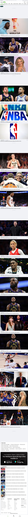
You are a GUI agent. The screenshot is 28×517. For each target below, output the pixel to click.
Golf (22, 3)
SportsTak (1, 0)
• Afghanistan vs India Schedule (23, 507)
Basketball (2, 3)
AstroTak (14, 0)
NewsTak (4, 0)
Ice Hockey (25, 3)
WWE (9, 3)
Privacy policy (5, 512)
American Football (15, 3)
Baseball (20, 3)
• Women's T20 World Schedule (23, 506)
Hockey (11, 3)
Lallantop (12, 0)
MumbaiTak (7, 0)
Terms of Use (9, 512)
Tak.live (15, 0)
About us (2, 512)
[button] (1, 6)
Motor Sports (6, 3)
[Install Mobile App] (24, 2)
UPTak (5, 0)
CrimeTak (10, 0)
